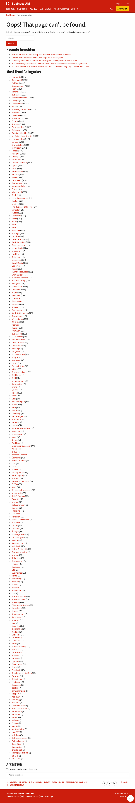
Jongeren (16, 351)
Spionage (16, 360)
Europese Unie (18, 127)
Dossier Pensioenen (20, 519)
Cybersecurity (18, 239)
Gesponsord (17, 561)
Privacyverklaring (15, 785)
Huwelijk (15, 655)
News (14, 487)
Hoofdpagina (10, 14)
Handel (15, 177)
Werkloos (16, 443)
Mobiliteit (16, 546)
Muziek (15, 327)
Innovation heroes (20, 277)
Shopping (16, 510)
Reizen (15, 392)
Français (124, 782)
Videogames (17, 664)
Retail (14, 395)
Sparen (15, 410)
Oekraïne (16, 115)
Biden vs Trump (18, 280)
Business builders (19, 372)
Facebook (16, 513)
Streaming (16, 419)
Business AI (17, 333)
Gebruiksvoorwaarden (76, 782)
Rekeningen (17, 679)
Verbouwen (17, 711)
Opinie (15, 165)
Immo (14, 386)
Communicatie (18, 705)
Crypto (74, 8)
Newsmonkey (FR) (34, 796)
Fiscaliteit (16, 670)
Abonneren (122, 8)
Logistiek (16, 634)
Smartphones (18, 472)
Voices (14, 448)
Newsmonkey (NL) (15, 796)
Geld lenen (16, 375)
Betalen (15, 581)
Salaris (15, 726)
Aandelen (16, 209)
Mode (14, 437)
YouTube (15, 649)
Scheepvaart (17, 286)
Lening (15, 425)
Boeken (15, 687)
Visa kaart (16, 696)
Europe (15, 142)
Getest (15, 717)
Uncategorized (18, 534)
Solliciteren (17, 652)
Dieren (15, 440)
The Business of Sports (22, 206)
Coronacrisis (17, 103)
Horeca (15, 611)
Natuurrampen (18, 505)
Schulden (16, 626)
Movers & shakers (19, 186)
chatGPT (16, 732)
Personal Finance (61, 8)
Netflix (15, 540)
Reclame (16, 702)
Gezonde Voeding (19, 552)
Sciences (15, 307)
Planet (15, 404)
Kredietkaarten (18, 599)
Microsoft (16, 714)
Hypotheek (17, 608)
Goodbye (49, 796)
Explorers (16, 265)
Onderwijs (16, 413)
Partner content (19, 339)
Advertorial (17, 192)
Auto (14, 106)
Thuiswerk (16, 682)
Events (47, 782)
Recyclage (16, 685)
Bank (14, 195)
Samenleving (17, 543)
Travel (14, 189)
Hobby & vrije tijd (19, 549)
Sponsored (16, 617)
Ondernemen (22, 8)
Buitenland (17, 80)
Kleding (15, 631)
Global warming (19, 646)
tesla (14, 466)
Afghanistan (17, 319)
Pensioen (16, 516)
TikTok (15, 484)
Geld (14, 378)
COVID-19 (16, 640)
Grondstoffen (18, 145)
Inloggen (119, 3)
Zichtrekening (18, 741)
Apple (14, 292)
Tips (14, 463)
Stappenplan (17, 614)
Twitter (15, 564)
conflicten (16, 147)
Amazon (15, 620)
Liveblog (15, 254)
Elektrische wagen (20, 198)
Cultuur (15, 389)
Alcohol (15, 502)
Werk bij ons (58, 782)
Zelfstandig (17, 637)
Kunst (14, 584)
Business (16, 94)
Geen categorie (18, 245)
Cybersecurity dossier (21, 446)
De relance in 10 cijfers (22, 673)
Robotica (16, 558)
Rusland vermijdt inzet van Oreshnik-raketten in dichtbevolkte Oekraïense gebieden (49, 63)
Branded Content (19, 454)
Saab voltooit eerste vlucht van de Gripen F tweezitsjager (37, 57)
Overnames (17, 572)
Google (15, 357)
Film (14, 407)
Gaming (15, 304)
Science (15, 469)
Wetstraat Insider (20, 133)
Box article (16, 744)
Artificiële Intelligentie (22, 136)
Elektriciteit (17, 336)
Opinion (15, 661)
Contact (124, 796)
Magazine (16, 431)
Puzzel (15, 212)
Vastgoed (16, 283)
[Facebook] (104, 782)
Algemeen (16, 260)
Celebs (15, 525)
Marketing (16, 578)
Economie (10, 8)
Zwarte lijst (17, 749)
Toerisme (16, 298)
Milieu (14, 369)
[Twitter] (109, 782)
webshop (16, 735)
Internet (15, 478)
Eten (14, 667)
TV (13, 593)
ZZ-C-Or (15, 322)
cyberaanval (17, 434)
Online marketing (20, 738)
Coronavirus (17, 384)
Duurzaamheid (18, 354)
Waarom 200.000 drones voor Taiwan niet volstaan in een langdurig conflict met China (50, 66)
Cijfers (14, 363)
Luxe (14, 398)
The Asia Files (18, 139)
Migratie (15, 324)
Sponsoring (17, 747)
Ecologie (16, 233)
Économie (16, 457)
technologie (17, 248)
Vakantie (16, 499)
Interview (16, 522)
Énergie (15, 531)
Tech (41, 8)
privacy (15, 555)
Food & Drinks (18, 342)
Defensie (16, 91)
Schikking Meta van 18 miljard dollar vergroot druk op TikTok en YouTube (44, 60)
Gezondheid (17, 183)
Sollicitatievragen (20, 313)
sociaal (15, 658)
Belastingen (17, 475)
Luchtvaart (16, 180)
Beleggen (16, 130)
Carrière (15, 236)
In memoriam (18, 381)
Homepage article (20, 752)
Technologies (18, 537)
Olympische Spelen (20, 605)
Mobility (15, 153)
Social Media (17, 263)
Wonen (15, 422)
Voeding (15, 348)
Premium (16, 330)
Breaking (16, 602)
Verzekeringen (18, 401)
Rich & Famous (18, 496)
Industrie (16, 230)
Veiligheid (16, 295)
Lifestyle (16, 156)
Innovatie (16, 251)
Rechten (15, 587)
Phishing (16, 699)
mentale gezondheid (21, 428)
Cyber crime (17, 310)
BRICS (14, 451)
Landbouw (16, 289)
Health (15, 201)
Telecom (16, 528)
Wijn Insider (17, 301)
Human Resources (20, 271)
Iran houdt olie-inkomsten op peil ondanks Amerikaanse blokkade (41, 54)
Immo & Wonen (19, 460)
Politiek (33, 8)
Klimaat (15, 124)
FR (127, 3)
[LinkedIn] (114, 782)
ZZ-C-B (15, 755)
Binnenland (17, 118)
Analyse (15, 204)
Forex (14, 643)
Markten (15, 112)
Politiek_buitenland (21, 109)
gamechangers (18, 690)
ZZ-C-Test (16, 758)
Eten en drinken (19, 596)
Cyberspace (17, 345)
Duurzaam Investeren (21, 490)
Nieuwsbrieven (35, 782)
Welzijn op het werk (20, 481)
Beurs (14, 221)
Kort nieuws (17, 316)
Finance (15, 174)
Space (14, 150)
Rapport (15, 693)
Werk (14, 224)
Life (13, 569)
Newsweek (16, 159)
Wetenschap (17, 171)
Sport (14, 168)
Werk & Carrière (19, 242)
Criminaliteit (17, 274)
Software (16, 720)
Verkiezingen (17, 416)
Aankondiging (18, 729)
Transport (16, 215)
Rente (14, 575)
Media (14, 268)
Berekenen (16, 590)
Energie (48, 8)
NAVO (14, 218)
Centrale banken (19, 162)
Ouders (15, 723)
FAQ (13, 623)
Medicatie (16, 567)
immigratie (17, 493)
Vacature (16, 676)
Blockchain (17, 628)
